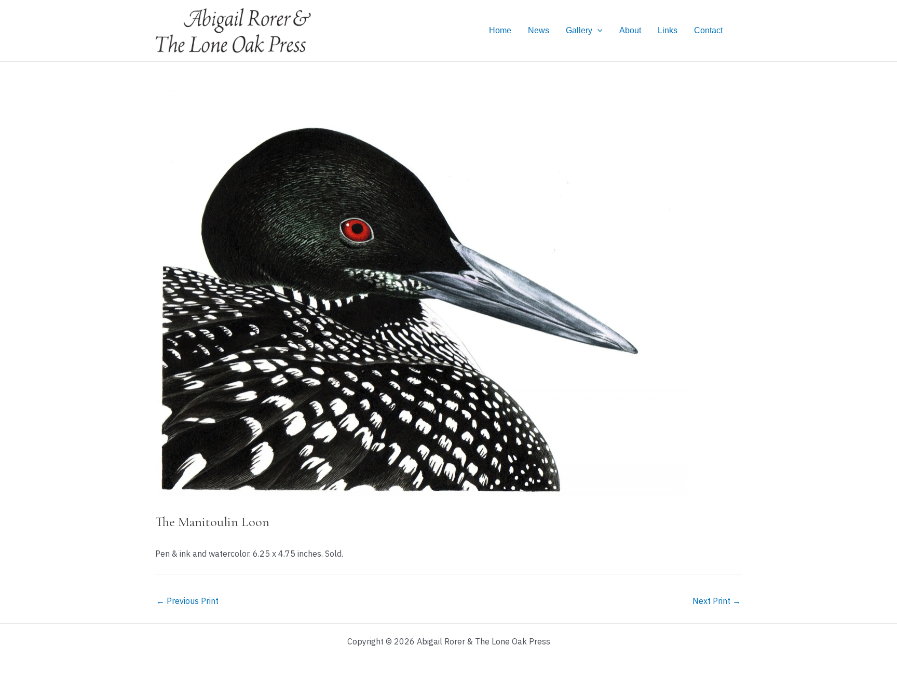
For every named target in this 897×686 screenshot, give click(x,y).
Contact (708, 30)
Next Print (716, 601)
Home (500, 30)
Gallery (579, 30)
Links (667, 30)
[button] (597, 30)
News (538, 30)
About (630, 30)
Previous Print (187, 601)
